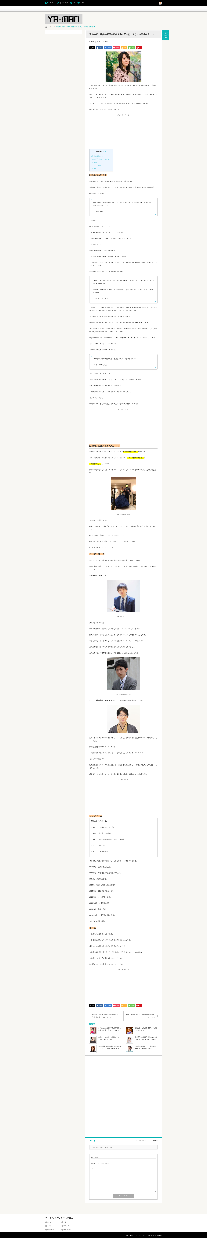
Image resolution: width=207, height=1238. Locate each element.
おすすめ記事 (64, 3)
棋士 (92, 41)
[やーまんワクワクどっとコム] (63, 19)
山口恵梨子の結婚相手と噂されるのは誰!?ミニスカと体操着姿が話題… (109, 1047)
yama (106, 41)
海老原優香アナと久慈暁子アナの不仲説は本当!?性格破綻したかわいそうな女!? (106, 1016)
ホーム (49, 1222)
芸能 (64, 1222)
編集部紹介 (50, 1229)
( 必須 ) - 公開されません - (100, 1163)
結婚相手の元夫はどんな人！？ (101, 159)
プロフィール (96, 165)
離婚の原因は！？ (97, 156)
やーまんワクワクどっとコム (59, 1218)
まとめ (93, 169)
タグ (74, 3)
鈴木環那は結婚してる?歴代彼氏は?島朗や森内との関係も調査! (146, 1047)
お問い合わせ (67, 1229)
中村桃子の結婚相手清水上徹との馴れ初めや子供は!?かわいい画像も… (146, 1038)
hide (104, 151)
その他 (82, 3)
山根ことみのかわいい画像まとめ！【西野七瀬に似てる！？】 (109, 1038)
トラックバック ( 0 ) (141, 1140)
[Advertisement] (123, 131)
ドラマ (49, 1226)
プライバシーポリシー (69, 1226)
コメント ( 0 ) (154, 1140)
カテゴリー (51, 3)
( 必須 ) (94, 1157)
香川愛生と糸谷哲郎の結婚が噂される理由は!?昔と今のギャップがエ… (109, 1029)
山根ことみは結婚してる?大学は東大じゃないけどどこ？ (140, 1016)
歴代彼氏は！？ (96, 162)
